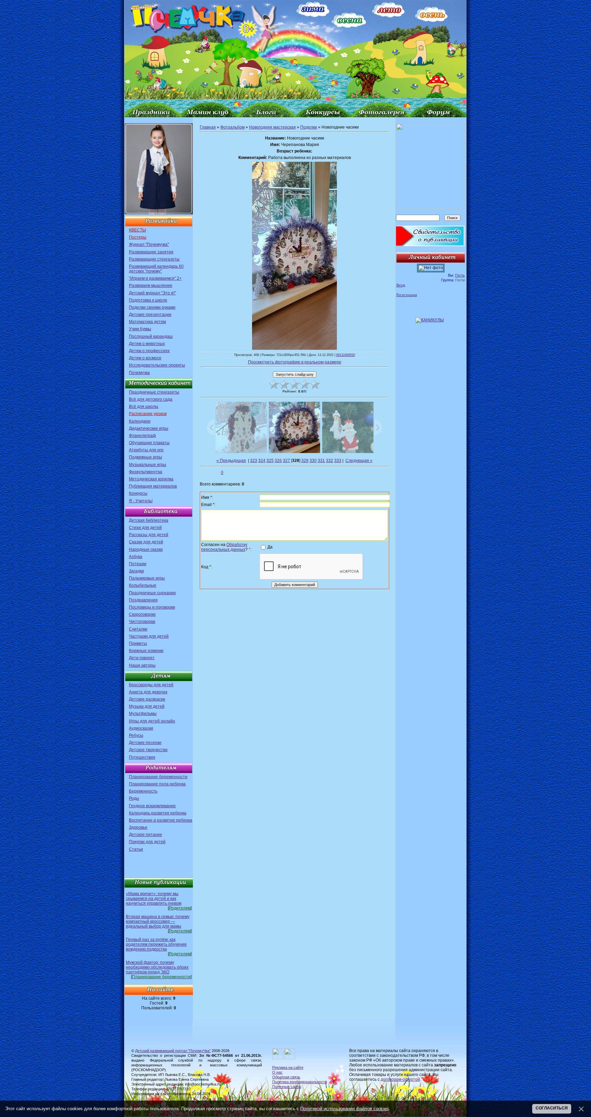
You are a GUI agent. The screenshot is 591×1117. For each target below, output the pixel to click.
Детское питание (145, 834)
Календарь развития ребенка (157, 813)
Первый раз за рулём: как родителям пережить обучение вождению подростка (156, 944)
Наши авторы (142, 665)
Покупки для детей (147, 841)
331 (321, 460)
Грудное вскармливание (152, 805)
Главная (208, 127)
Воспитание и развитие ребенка (160, 820)
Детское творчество (148, 749)
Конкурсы (138, 493)
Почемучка (139, 372)
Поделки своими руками (152, 307)
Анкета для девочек (148, 692)
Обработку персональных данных (224, 547)
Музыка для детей (147, 706)
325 (270, 460)
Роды (134, 798)
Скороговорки (142, 614)
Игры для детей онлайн (152, 721)
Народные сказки (146, 549)
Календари (139, 421)
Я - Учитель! (141, 500)
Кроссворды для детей (151, 684)
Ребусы (136, 735)
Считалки (138, 629)
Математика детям (147, 321)
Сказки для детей (146, 542)
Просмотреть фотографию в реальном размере (294, 362)
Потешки (137, 563)
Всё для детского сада (150, 399)
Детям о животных (147, 343)
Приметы (138, 643)
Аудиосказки (141, 728)
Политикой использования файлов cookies (344, 1108)
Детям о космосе (145, 358)
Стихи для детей (145, 527)
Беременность (143, 791)
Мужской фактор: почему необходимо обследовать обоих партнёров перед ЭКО (157, 967)
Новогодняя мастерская (272, 127)
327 (286, 460)
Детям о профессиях (149, 350)
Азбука (135, 556)
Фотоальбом (232, 127)
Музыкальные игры (147, 464)
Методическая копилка (151, 479)
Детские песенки (145, 742)
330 (313, 460)
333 (337, 460)
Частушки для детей (149, 636)
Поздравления (143, 600)
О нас (277, 1072)
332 (329, 460)
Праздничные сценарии (152, 592)
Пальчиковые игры (147, 578)
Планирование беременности (158, 776)
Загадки (136, 571)
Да (270, 546)
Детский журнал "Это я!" (152, 293)
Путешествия (142, 757)
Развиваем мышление (150, 285)
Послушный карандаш (151, 336)
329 (304, 460)
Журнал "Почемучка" (149, 244)
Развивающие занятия (151, 252)
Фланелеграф (142, 435)
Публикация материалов (153, 486)
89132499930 (345, 355)
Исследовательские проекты (157, 365)
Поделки (308, 127)
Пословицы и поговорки (152, 607)
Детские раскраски (147, 699)
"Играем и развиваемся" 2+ (155, 278)
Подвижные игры (145, 457)
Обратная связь (286, 1077)
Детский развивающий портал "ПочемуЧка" (173, 1051)
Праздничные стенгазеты (154, 392)
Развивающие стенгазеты (154, 259)
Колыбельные (142, 585)
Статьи (136, 849)
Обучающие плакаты (149, 442)
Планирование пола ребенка (157, 784)
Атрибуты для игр (146, 450)
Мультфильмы (143, 713)
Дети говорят (142, 657)
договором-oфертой (400, 1079)
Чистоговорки (142, 621)
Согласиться (552, 1108)
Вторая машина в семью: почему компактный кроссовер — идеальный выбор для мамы (157, 921)
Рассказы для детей (148, 534)
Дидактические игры (148, 428)
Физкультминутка (145, 471)
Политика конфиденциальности (299, 1082)
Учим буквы (140, 329)
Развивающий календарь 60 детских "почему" (156, 269)
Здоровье (138, 827)
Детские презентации (150, 314)
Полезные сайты (286, 1087)
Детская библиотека (148, 520)
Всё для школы (143, 406)
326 (278, 460)
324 (261, 460)
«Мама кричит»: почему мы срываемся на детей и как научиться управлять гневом (153, 898)
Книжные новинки (146, 650)
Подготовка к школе (148, 300)
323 (253, 460)
